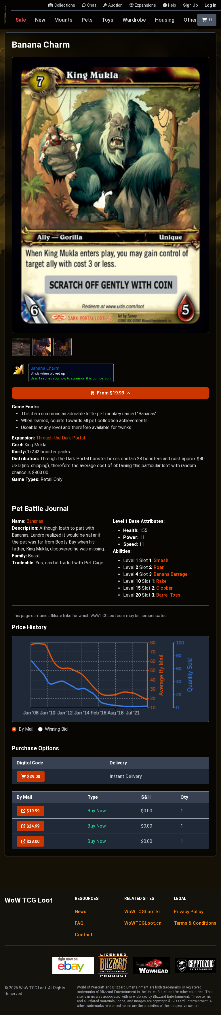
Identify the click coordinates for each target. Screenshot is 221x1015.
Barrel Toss (168, 595)
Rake (161, 581)
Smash (161, 560)
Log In (210, 5)
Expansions (145, 5)
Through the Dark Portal (60, 438)
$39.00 (33, 776)
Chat (91, 5)
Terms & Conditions (195, 923)
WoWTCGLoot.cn (142, 923)
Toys (107, 20)
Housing (164, 20)
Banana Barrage (170, 574)
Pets (87, 20)
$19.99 (32, 811)
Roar (159, 567)
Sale (21, 20)
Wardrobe (134, 20)
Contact (84, 934)
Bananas (34, 521)
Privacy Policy (188, 911)
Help (172, 5)
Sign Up (190, 5)
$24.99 (32, 826)
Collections (64, 5)
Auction (115, 5)
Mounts (63, 20)
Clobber (164, 588)
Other (190, 20)
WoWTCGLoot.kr (142, 911)
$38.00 (32, 841)
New (40, 20)
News (80, 911)
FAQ (79, 923)
